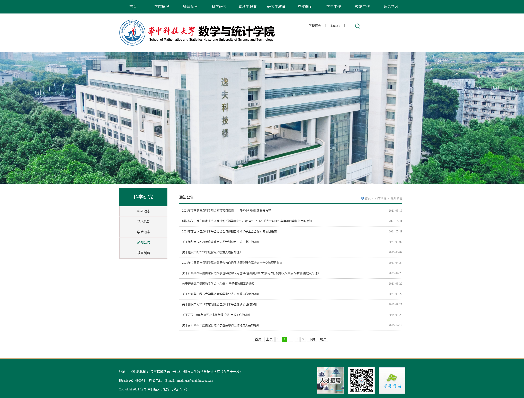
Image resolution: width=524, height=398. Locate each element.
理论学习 (391, 7)
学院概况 (161, 7)
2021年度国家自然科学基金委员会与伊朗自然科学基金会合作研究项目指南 (229, 231)
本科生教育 (247, 7)
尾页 (323, 339)
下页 (312, 339)
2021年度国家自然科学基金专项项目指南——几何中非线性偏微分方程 (226, 210)
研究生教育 (276, 7)
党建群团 (305, 7)
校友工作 (362, 7)
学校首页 (315, 25)
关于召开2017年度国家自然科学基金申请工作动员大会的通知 (221, 325)
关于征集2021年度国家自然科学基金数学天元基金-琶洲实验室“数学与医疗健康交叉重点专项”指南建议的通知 (251, 273)
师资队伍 (190, 7)
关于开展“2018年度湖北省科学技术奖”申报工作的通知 (216, 314)
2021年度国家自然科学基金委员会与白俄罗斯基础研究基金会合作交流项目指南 (232, 262)
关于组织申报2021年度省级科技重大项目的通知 (212, 252)
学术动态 (143, 232)
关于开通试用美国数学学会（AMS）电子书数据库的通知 (218, 283)
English (335, 25)
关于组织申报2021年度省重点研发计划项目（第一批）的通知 (221, 241)
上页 (269, 339)
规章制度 (143, 253)
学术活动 (143, 221)
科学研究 (219, 7)
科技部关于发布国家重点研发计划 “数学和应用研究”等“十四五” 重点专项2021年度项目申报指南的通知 (247, 221)
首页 (133, 7)
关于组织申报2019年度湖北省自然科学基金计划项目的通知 (219, 304)
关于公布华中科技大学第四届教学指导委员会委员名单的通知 (221, 294)
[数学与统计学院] (197, 20)
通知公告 (143, 242)
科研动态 (143, 211)
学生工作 (333, 7)
